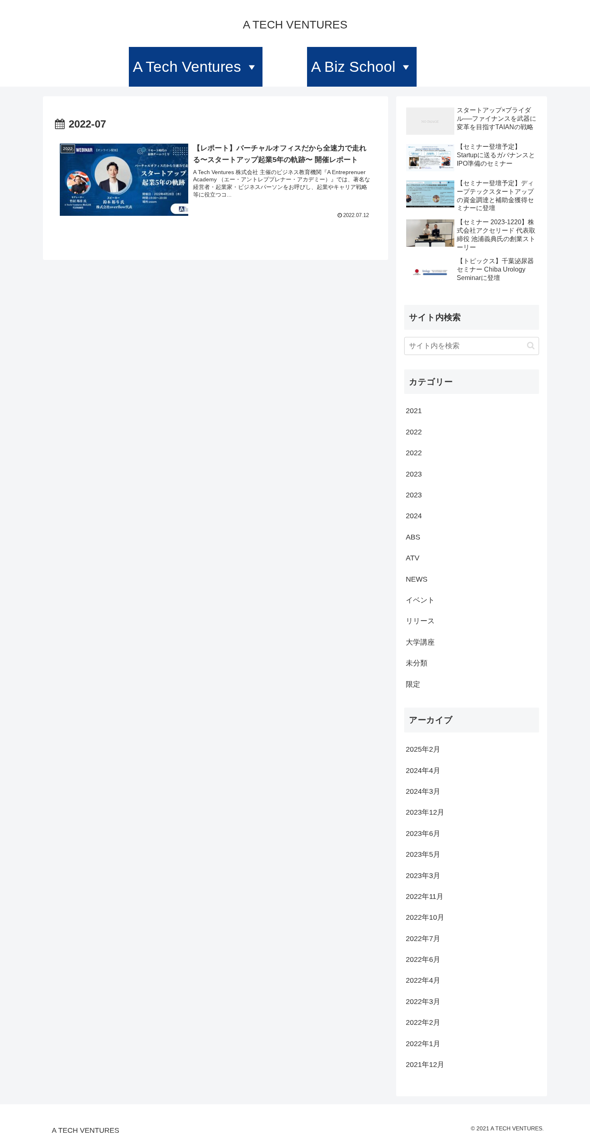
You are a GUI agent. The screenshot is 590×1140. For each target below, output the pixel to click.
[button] (531, 345)
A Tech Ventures (187, 67)
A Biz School (353, 67)
